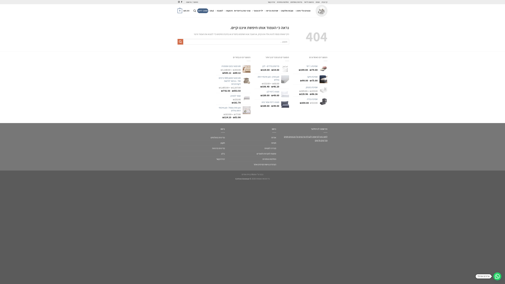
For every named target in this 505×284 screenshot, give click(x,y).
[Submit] (180, 42)
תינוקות (229, 10)
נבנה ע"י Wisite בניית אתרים (252, 174)
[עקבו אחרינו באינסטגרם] (179, 2)
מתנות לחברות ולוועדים (266, 153)
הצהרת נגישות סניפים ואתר (265, 164)
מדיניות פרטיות (218, 148)
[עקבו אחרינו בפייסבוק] (182, 2)
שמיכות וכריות (272, 10)
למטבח (220, 10)
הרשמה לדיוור (309, 2)
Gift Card (203, 10)
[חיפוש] (194, 11)
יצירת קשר (271, 2)
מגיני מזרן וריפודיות (242, 10)
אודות (273, 137)
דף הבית (324, 2)
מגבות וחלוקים (287, 10)
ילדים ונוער (258, 10)
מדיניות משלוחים (296, 2)
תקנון (223, 142)
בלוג (223, 153)
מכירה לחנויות (270, 148)
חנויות (318, 2)
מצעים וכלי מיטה (303, 10)
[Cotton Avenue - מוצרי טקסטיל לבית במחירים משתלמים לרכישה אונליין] (320, 10)
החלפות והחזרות (283, 2)
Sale (212, 10)
